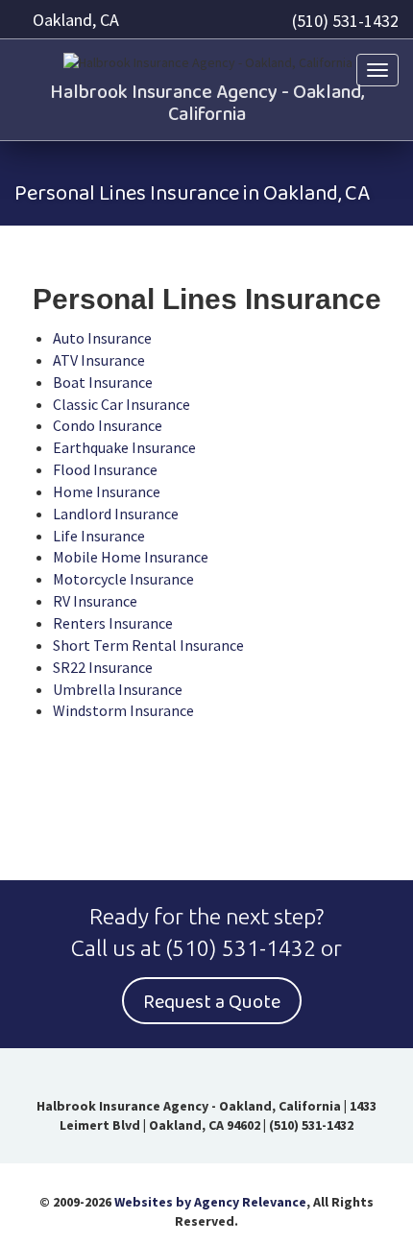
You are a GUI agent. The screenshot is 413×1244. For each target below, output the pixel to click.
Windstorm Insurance (123, 710)
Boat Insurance (103, 382)
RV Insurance (95, 600)
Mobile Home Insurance (130, 556)
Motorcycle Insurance (123, 578)
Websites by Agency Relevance (210, 1201)
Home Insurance (106, 491)
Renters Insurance (113, 623)
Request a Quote (211, 1002)
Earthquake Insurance (124, 447)
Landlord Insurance (116, 513)
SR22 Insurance (103, 667)
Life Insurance (99, 535)
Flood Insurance (105, 469)
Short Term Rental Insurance (148, 645)
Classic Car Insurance (121, 404)
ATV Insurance (99, 360)
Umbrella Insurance (117, 689)
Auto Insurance (102, 337)
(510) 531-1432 (345, 21)
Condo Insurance (107, 425)
